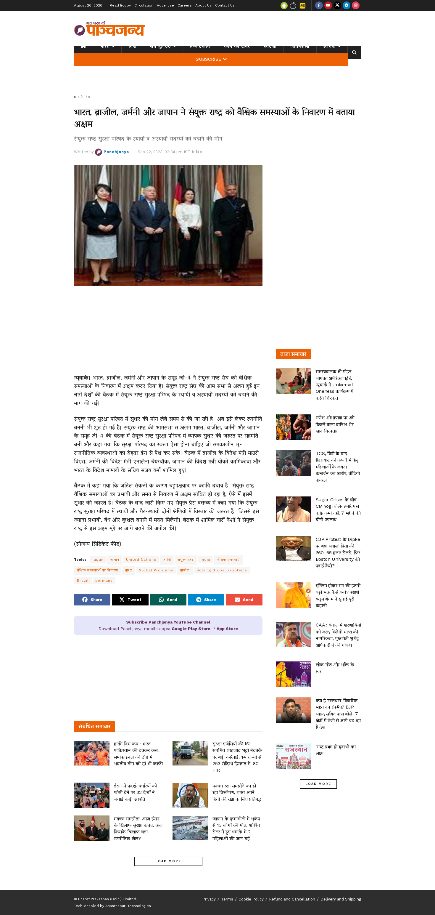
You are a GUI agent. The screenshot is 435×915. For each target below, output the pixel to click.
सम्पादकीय (200, 46)
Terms (227, 899)
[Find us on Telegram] (346, 5)
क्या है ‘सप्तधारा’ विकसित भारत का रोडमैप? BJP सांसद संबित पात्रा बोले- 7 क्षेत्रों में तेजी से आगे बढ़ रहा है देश (338, 714)
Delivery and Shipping (340, 899)
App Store (227, 628)
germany (104, 581)
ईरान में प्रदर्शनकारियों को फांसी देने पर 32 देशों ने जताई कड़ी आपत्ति (135, 792)
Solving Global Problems (221, 570)
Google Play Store (191, 628)
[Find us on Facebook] (319, 5)
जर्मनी (167, 559)
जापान (114, 559)
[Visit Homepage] (109, 28)
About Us (203, 5)
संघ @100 (160, 46)
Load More (168, 861)
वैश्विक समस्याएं (228, 559)
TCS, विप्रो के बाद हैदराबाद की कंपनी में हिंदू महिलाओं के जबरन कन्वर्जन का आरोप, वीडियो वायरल (338, 467)
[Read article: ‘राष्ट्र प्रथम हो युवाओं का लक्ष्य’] (293, 756)
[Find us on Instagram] (356, 5)
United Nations (141, 559)
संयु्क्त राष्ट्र (186, 559)
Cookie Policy (251, 899)
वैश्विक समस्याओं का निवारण (97, 570)
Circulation (143, 5)
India (205, 559)
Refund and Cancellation (292, 899)
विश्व (132, 46)
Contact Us (225, 5)
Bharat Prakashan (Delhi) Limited (107, 899)
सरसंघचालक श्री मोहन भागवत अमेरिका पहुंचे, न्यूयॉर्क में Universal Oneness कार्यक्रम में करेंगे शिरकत (335, 384)
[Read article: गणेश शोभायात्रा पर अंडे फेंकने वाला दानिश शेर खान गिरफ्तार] (293, 427)
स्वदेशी (270, 46)
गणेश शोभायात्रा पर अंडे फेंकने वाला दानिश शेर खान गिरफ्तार (335, 424)
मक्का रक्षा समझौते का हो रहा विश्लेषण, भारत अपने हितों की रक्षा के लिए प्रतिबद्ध (236, 792)
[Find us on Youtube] (328, 5)
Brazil (83, 581)
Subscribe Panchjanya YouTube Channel (168, 622)
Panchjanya (116, 152)
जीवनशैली (300, 46)
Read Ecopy (120, 5)
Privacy (209, 899)
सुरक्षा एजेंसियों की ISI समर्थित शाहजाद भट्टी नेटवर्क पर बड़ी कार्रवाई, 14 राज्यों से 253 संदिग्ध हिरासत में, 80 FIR (237, 757)
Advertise (165, 5)
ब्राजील (185, 570)
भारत (105, 46)
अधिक (329, 46)
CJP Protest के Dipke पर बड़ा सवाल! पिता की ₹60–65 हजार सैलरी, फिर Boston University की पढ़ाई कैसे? (338, 552)
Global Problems (156, 570)
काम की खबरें (237, 46)
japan (98, 559)
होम (76, 96)
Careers (185, 5)
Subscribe (208, 59)
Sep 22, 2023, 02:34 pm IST (164, 152)
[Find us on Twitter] (337, 5)
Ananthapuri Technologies (128, 906)
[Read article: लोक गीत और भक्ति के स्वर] (293, 674)
